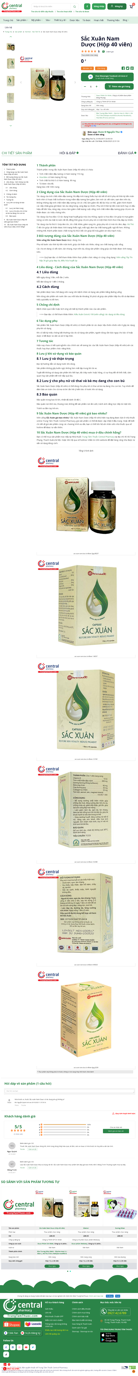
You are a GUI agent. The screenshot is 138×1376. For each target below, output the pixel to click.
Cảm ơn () (32, 1149)
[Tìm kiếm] (74, 6)
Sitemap (75, 1331)
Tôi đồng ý (110, 1296)
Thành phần (10, 169)
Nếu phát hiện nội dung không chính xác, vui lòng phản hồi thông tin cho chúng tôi (108, 125)
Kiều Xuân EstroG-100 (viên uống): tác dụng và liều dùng (99, 314)
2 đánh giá (110, 52)
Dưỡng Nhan (120, 1228)
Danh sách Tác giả (79, 1327)
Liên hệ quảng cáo (52, 1334)
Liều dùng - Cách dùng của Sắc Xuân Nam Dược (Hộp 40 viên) (16, 183)
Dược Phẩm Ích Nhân (104, 95)
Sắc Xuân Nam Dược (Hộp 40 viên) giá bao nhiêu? (15, 221)
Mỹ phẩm (36, 20)
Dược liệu (74, 20)
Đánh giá (127, 153)
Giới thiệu (49, 1309)
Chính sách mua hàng (81, 1312)
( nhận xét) (18, 1134)
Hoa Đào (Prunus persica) (105, 118)
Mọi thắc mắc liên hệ (110, 1302)
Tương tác (10, 200)
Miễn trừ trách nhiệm (54, 1320)
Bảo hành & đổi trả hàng (82, 1320)
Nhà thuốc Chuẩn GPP (54, 1316)
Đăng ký (119, 6)
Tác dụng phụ (11, 197)
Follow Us (8, 1340)
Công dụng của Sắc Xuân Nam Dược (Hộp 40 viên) (16, 173)
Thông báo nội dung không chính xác (56, 1325)
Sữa (47, 20)
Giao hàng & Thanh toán (82, 1324)
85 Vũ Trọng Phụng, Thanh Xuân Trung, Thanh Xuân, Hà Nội (118, 1321)
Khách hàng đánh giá (19, 1116)
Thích (17, 1105)
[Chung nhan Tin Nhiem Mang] (124, 1368)
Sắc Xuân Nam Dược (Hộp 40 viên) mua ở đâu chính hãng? (16, 226)
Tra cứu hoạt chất (64, 11)
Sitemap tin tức (86, 1331)
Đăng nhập (99, 6)
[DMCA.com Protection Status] (132, 1368)
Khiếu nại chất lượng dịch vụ (56, 1330)
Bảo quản (12, 216)
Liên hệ (8, 27)
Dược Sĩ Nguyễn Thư (109, 131)
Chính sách (77, 1302)
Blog (125, 20)
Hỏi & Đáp (69, 153)
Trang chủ (8, 20)
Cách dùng (13, 190)
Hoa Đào (43, 177)
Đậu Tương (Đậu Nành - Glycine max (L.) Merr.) (113, 113)
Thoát (118, 1296)
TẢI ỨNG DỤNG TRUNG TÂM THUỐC (116, 1329)
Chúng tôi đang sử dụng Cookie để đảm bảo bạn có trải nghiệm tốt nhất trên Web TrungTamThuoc (60, 1296)
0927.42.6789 (117, 1312)
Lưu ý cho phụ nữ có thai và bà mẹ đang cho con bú (16, 212)
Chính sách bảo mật (96, 1296)
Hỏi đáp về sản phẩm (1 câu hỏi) (27, 1083)
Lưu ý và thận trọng (16, 208)
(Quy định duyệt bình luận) (125, 1113)
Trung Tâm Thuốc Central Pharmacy (98, 436)
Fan (13, 1333)
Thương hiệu (113, 20)
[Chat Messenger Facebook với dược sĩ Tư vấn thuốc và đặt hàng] (90, 79)
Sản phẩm (21, 20)
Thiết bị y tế (59, 20)
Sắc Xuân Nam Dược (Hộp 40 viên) (52, 1228)
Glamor (86, 1228)
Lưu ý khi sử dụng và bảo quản (14, 203)
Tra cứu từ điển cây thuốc (42, 11)
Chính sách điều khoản (81, 1309)
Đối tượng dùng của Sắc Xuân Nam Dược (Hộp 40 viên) (16, 178)
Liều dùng (13, 188)
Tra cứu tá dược (82, 11)
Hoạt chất (99, 20)
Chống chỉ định (11, 194)
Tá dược (87, 20)
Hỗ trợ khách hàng (54, 1302)
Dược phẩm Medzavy (79, 1244)
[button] (67, 1271)
